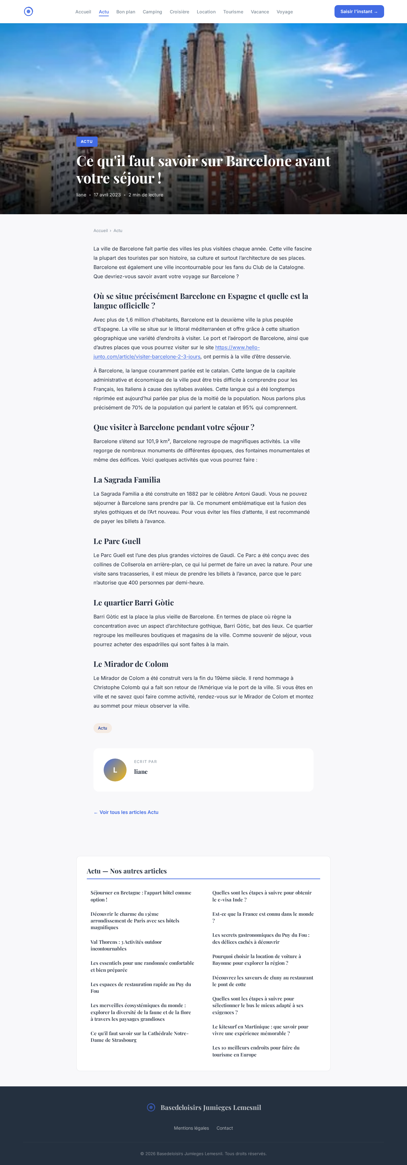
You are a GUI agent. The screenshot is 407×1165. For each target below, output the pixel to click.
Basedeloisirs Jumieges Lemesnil (211, 1107)
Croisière (179, 11)
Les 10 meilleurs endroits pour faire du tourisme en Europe (256, 1050)
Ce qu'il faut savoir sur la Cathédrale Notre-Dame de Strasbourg (140, 1036)
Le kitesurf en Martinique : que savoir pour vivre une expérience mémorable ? (260, 1029)
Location (206, 11)
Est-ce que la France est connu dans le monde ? (263, 917)
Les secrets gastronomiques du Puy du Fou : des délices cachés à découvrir (260, 938)
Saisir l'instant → (359, 11)
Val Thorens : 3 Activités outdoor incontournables (126, 945)
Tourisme (233, 11)
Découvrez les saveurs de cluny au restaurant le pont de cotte (262, 980)
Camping (152, 11)
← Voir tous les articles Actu (125, 812)
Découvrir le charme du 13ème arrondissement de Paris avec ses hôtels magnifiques (135, 921)
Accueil (83, 11)
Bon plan (125, 11)
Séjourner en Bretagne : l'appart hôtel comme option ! (141, 895)
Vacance (260, 11)
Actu (104, 11)
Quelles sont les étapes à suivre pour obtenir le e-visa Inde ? (262, 895)
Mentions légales (191, 1128)
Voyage (285, 11)
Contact (225, 1128)
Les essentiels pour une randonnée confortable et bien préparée (142, 966)
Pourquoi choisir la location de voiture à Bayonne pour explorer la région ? (256, 959)
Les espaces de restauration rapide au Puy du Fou (141, 987)
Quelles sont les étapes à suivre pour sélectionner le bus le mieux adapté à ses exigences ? (257, 1005)
